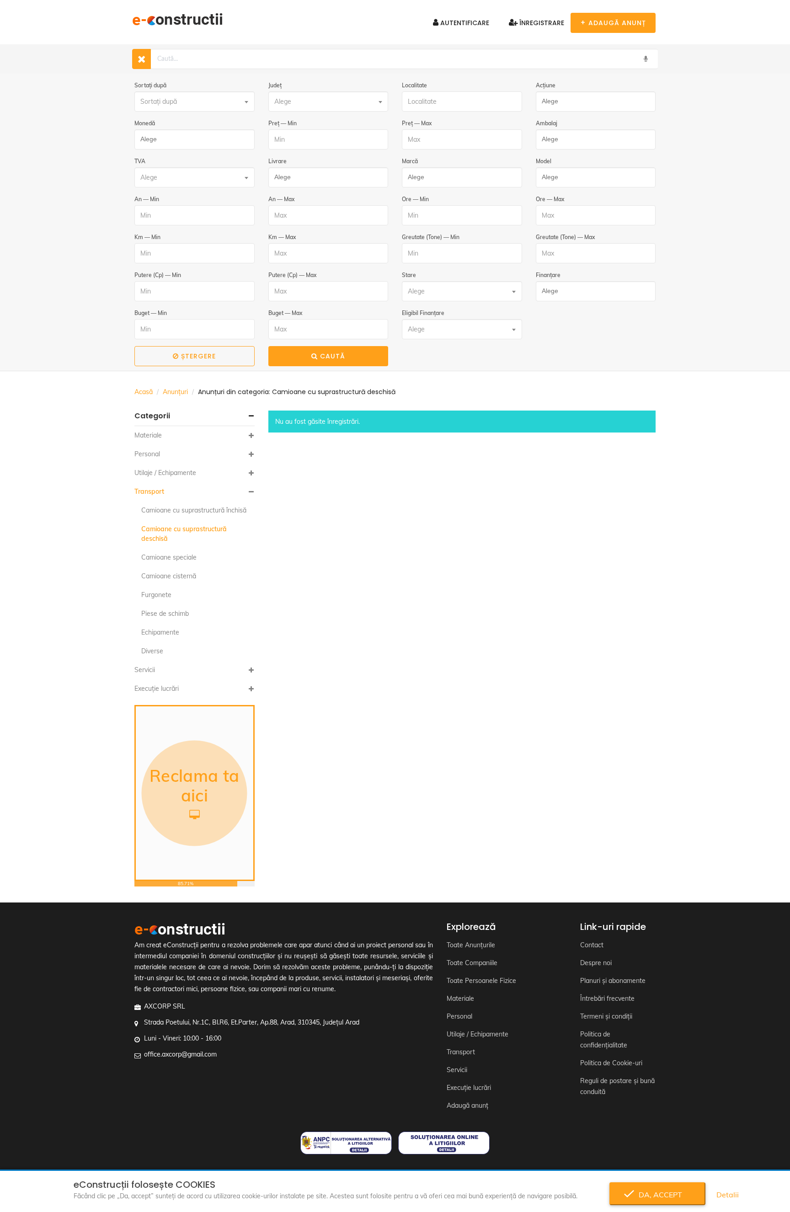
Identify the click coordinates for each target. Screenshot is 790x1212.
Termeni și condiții (606, 1016)
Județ (275, 85)
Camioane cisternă (168, 576)
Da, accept (657, 1194)
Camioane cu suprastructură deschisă (184, 534)
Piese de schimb (165, 613)
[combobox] (194, 101)
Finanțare (548, 275)
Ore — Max (550, 199)
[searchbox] (593, 101)
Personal (147, 454)
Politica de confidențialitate (603, 1039)
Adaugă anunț (467, 1105)
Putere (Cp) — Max (292, 275)
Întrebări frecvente (607, 998)
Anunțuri (175, 392)
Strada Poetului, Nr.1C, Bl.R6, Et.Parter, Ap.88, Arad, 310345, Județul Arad (251, 1022)
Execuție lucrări (156, 688)
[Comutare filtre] (141, 59)
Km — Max (282, 237)
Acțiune (545, 85)
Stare (409, 275)
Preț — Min (282, 123)
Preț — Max (417, 123)
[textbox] (194, 101)
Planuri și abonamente (613, 981)
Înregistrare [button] (541, 22)
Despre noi (596, 963)
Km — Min (147, 237)
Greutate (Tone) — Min (430, 237)
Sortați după (150, 85)
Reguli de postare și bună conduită (617, 1086)
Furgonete (156, 595)
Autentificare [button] (463, 22)
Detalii (727, 1194)
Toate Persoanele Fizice (481, 981)
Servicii (144, 670)
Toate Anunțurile (471, 945)
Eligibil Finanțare (423, 313)
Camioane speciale (169, 557)
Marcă (410, 161)
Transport (149, 491)
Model (543, 161)
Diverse (152, 651)
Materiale (148, 435)
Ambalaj (546, 123)
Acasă (143, 392)
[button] (194, 416)
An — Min (146, 199)
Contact (591, 945)
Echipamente (160, 632)
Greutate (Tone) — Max (565, 237)
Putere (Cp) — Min (157, 275)
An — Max (281, 199)
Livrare (277, 161)
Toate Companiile (472, 963)
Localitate (414, 85)
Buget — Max (285, 313)
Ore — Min (415, 199)
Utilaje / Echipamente (165, 473)
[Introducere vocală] (645, 59)
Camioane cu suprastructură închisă (193, 510)
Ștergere (198, 356)
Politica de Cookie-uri (611, 1063)
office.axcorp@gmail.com (180, 1054)
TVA (139, 161)
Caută (332, 356)
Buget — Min (150, 313)
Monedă (144, 123)
